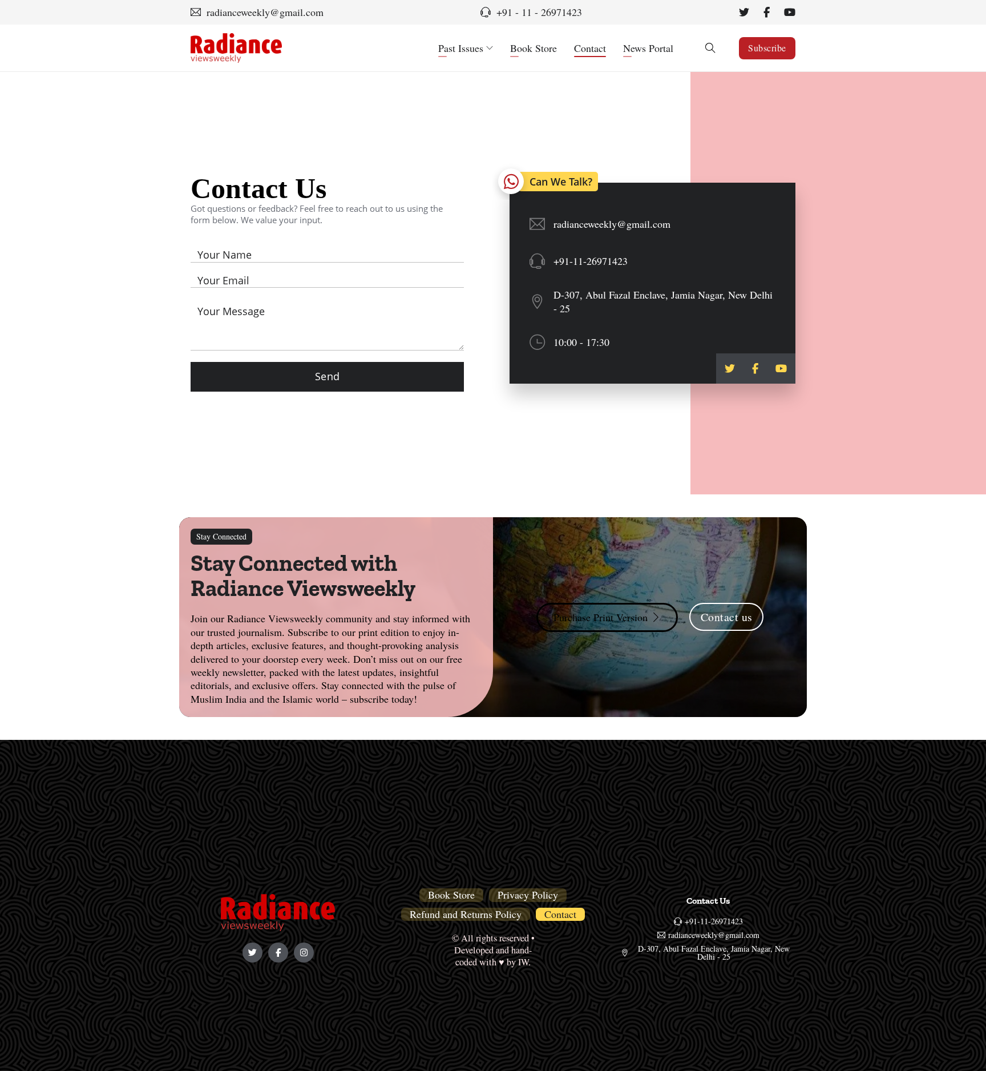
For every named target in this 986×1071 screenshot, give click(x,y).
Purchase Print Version (600, 617)
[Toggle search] (710, 48)
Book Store (533, 48)
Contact (590, 48)
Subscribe (767, 48)
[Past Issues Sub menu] (489, 48)
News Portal (648, 48)
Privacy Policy (528, 894)
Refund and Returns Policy (466, 914)
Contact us (727, 617)
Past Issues (460, 48)
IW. (524, 962)
